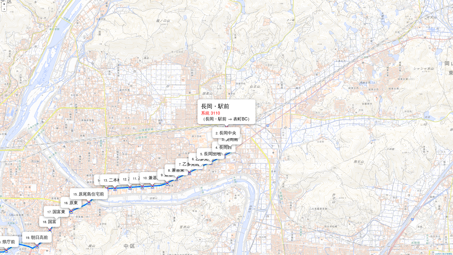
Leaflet (438, 253)
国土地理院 (447, 253)
